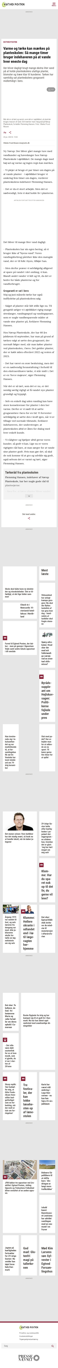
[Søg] (53, 1346)
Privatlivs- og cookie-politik (29, 1333)
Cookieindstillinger (26, 1336)
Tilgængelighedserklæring (28, 1339)
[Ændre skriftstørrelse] (4, 132)
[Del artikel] (10, 132)
